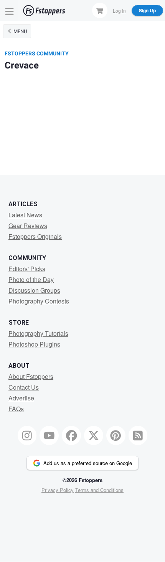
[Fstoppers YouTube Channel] (49, 435)
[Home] (44, 10)
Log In (119, 10)
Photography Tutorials (38, 333)
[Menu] (9, 10)
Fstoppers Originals (35, 236)
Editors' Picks (26, 268)
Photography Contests (38, 301)
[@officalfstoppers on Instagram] (27, 435)
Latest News (25, 214)
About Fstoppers (30, 376)
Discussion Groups (34, 290)
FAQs (16, 408)
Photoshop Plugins (34, 344)
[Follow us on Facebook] (71, 435)
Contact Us (23, 387)
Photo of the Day (31, 279)
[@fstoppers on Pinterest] (115, 435)
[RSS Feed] (138, 435)
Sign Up (147, 10)
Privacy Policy (57, 490)
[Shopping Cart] (99, 10)
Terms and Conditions (99, 490)
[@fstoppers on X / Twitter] (93, 435)
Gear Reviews (27, 225)
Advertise (21, 398)
